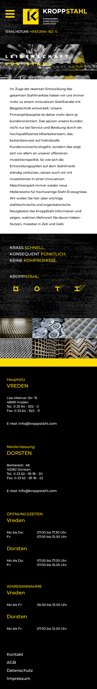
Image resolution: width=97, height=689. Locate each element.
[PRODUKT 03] (59, 285)
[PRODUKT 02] (38, 285)
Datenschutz (20, 670)
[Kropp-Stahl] (58, 17)
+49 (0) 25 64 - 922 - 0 (43, 31)
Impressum (18, 678)
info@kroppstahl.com (37, 423)
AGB (11, 662)
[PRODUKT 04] (80, 285)
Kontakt (15, 654)
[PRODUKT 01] (17, 285)
